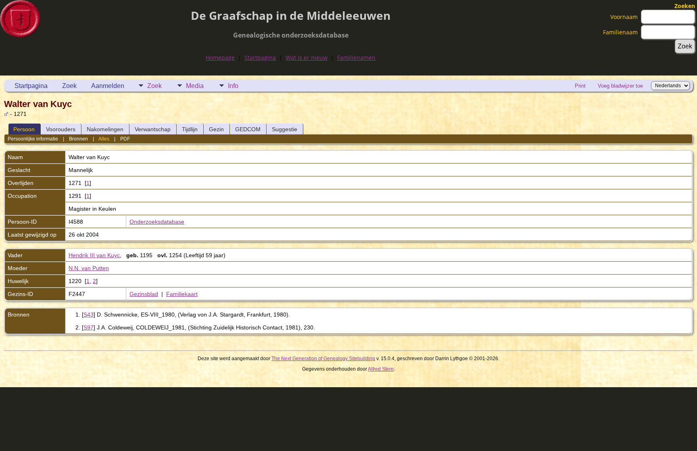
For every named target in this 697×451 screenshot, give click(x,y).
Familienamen (356, 57)
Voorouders (60, 129)
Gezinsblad (143, 294)
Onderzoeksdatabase (156, 221)
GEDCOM (248, 129)
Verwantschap (153, 129)
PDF (125, 139)
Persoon (24, 129)
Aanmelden (107, 85)
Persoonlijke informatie (33, 139)
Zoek (69, 85)
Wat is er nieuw (307, 57)
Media (195, 85)
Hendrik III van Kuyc (94, 255)
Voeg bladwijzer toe (620, 86)
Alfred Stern (381, 369)
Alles (103, 139)
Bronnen (78, 139)
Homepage (220, 57)
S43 (88, 314)
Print (580, 86)
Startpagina (260, 57)
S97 (88, 327)
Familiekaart (182, 294)
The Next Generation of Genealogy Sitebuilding (323, 358)
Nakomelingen (105, 129)
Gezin (216, 129)
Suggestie (284, 129)
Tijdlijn (190, 129)
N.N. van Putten (89, 268)
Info (233, 85)
